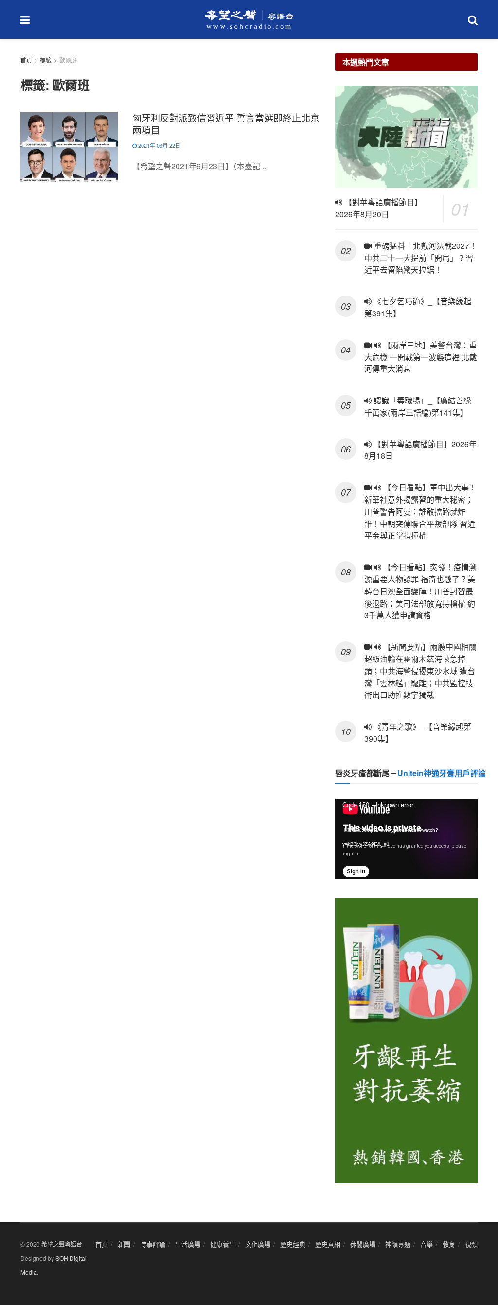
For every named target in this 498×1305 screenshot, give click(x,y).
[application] (406, 839)
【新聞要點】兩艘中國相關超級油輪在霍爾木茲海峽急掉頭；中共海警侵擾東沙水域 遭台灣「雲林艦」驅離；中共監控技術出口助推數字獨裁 (420, 670)
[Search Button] (473, 19)
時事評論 (152, 1244)
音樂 (426, 1244)
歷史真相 (327, 1244)
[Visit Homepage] (249, 19)
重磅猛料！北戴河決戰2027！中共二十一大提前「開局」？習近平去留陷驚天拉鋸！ (420, 258)
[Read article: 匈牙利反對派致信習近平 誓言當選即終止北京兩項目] (69, 147)
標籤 (46, 60)
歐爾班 (68, 60)
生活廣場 (187, 1244)
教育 (449, 1244)
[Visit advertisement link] (406, 1040)
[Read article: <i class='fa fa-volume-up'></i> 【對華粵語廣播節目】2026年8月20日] (406, 137)
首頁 (26, 60)
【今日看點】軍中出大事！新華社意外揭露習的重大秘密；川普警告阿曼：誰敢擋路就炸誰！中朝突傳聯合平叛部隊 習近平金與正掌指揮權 (420, 511)
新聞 (124, 1244)
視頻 (471, 1244)
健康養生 (222, 1244)
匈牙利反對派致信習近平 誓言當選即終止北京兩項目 (226, 123)
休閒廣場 (362, 1244)
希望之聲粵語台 (61, 1244)
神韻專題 (397, 1244)
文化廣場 (257, 1244)
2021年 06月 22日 (158, 145)
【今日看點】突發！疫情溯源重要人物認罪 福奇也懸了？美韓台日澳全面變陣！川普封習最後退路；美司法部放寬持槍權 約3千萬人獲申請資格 (420, 591)
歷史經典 (292, 1244)
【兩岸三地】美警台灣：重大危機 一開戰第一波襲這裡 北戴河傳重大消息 (420, 357)
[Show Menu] (25, 19)
